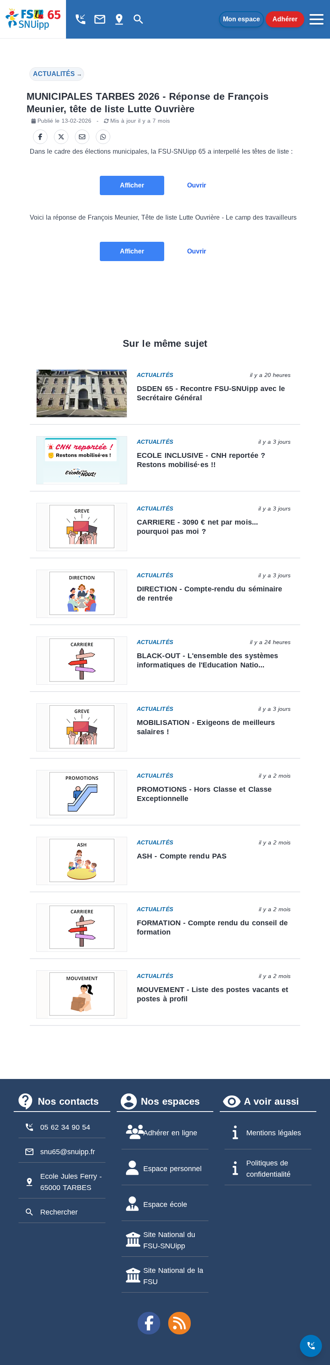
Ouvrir (196, 185)
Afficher (132, 185)
